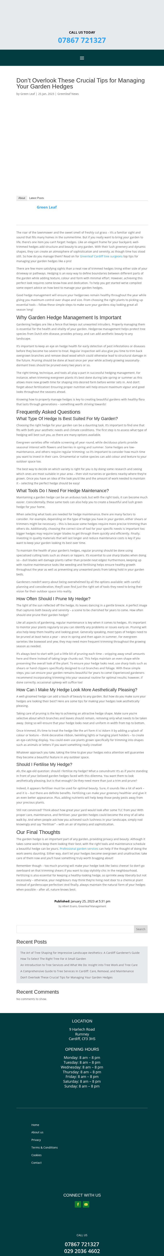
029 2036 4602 (82, 1251)
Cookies (36, 1155)
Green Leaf (27, 94)
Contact (36, 1163)
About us (37, 1132)
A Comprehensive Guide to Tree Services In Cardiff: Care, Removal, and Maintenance (77, 971)
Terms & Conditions (44, 1147)
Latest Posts (36, 198)
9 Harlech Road (82, 1029)
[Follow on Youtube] (86, 1204)
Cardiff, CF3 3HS (82, 1038)
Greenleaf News (68, 94)
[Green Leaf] (27, 218)
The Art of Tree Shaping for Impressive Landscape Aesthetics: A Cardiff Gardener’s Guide (80, 953)
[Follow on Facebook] (78, 1204)
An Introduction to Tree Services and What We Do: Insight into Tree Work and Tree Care (79, 965)
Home (35, 1125)
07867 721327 (82, 40)
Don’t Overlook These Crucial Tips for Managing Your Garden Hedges (66, 977)
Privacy (36, 1140)
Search (140, 929)
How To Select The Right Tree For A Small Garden (53, 959)
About (21, 198)
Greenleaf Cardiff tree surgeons (101, 256)
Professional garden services (78, 849)
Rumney (82, 1034)
